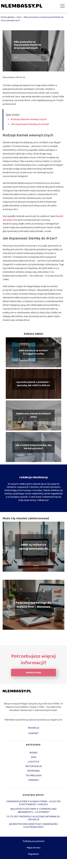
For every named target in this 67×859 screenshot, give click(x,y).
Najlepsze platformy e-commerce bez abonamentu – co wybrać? (33, 810)
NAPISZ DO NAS (33, 672)
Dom (19, 17)
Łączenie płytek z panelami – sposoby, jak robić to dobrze (33, 384)
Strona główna (8, 17)
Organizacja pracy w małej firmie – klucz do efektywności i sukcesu (33, 802)
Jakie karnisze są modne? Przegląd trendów (33, 352)
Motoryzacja (33, 766)
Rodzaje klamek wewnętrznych (29, 119)
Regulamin (33, 854)
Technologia (33, 775)
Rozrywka (33, 771)
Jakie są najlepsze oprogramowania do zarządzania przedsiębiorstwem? (33, 547)
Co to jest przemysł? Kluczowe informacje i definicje (33, 818)
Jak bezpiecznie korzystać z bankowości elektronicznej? (33, 825)
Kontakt (34, 733)
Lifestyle (33, 762)
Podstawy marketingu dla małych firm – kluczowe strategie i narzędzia (34, 605)
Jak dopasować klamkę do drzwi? (30, 124)
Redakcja (33, 728)
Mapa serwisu (33, 848)
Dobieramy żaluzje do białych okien (33, 415)
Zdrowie (33, 780)
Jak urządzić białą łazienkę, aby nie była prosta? (33, 447)
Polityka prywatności (33, 841)
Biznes (34, 753)
